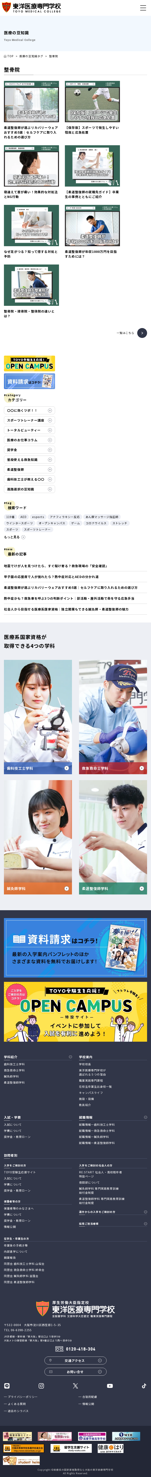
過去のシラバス (18, 1411)
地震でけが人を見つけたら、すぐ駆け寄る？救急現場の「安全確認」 (56, 565)
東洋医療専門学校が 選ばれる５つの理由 (92, 1072)
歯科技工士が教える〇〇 (25, 479)
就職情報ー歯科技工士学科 (97, 1124)
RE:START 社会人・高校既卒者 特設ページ (100, 1174)
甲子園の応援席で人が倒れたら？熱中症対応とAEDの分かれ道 (51, 576)
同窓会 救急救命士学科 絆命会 (24, 1270)
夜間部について (89, 1182)
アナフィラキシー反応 (65, 517)
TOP (10, 56)
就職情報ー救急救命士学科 (97, 1131)
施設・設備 (86, 1099)
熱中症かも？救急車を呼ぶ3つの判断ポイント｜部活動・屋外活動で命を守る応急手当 (69, 598)
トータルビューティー (24, 430)
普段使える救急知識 (22, 459)
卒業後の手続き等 (16, 1245)
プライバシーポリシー (23, 1397)
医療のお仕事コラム (22, 439)
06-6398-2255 (21, 1330)
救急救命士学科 (14, 1070)
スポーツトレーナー (37, 529)
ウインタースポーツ (19, 523)
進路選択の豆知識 (20, 489)
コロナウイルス (96, 523)
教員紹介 (85, 1105)
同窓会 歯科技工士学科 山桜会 (24, 1264)
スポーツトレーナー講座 (25, 420)
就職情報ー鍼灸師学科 (94, 1137)
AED (23, 517)
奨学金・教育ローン (17, 1137)
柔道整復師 (15, 469)
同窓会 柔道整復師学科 (19, 1282)
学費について (13, 1131)
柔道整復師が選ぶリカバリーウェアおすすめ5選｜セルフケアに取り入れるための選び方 (71, 587)
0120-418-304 (81, 1349)
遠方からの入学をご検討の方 (97, 1212)
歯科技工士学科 (14, 1064)
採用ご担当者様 (89, 1223)
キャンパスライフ (91, 1093)
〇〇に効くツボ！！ (22, 410)
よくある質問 (17, 1404)
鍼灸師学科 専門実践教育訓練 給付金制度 (99, 1191)
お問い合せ (75, 1371)
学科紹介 (10, 1056)
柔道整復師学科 (14, 1082)
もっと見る (12, 537)
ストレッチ (119, 523)
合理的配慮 (89, 1397)
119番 (10, 517)
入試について (13, 1124)
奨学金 (12, 449)
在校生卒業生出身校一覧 (95, 1087)
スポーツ (12, 529)
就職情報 (86, 1117)
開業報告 (10, 1258)
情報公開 (88, 1404)
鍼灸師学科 (11, 1076)
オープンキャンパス (52, 523)
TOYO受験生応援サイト (20, 1172)
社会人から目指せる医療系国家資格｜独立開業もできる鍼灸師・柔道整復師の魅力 (66, 609)
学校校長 (85, 1064)
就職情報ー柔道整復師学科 (97, 1143)
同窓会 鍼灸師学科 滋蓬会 (21, 1276)
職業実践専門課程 (91, 1080)
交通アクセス (75, 1360)
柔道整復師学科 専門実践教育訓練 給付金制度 (102, 1201)
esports (38, 517)
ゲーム (75, 523)
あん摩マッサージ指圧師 (102, 517)
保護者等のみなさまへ (19, 1208)
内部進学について (16, 1251)
